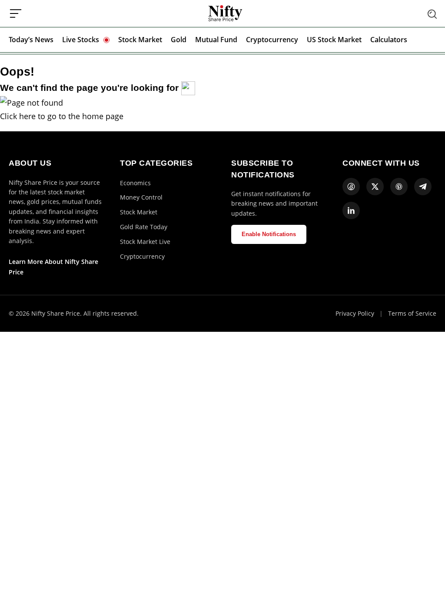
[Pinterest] (399, 186)
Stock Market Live (145, 241)
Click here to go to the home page (61, 116)
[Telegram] (423, 186)
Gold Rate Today (143, 227)
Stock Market (140, 39)
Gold (178, 39)
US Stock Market (334, 39)
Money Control (141, 197)
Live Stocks (80, 39)
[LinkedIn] (351, 210)
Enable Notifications (269, 234)
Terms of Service (412, 313)
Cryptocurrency (272, 39)
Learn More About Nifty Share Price (53, 266)
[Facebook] (351, 186)
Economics (135, 183)
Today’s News (31, 39)
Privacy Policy (354, 313)
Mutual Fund (216, 39)
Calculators (388, 39)
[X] (375, 186)
